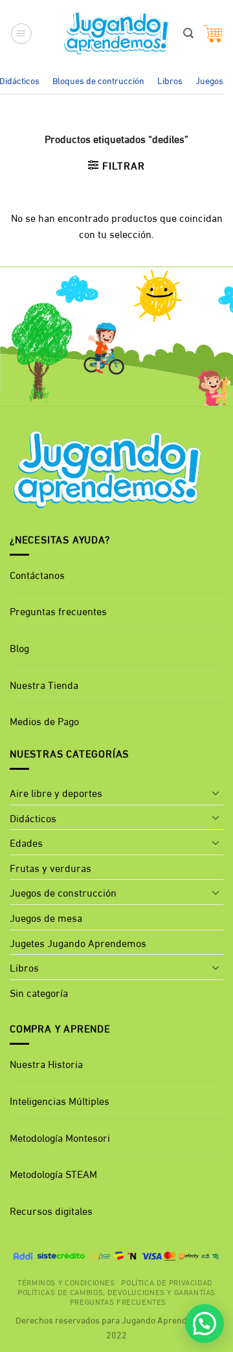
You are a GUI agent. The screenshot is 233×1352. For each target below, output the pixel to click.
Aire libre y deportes (56, 792)
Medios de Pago (44, 720)
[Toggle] (215, 792)
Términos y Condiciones (66, 1281)
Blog (19, 647)
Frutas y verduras (50, 867)
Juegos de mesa (46, 917)
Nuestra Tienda (44, 684)
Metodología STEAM (53, 1173)
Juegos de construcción (63, 891)
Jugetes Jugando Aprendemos (78, 942)
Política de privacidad (166, 1281)
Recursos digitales (52, 1210)
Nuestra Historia (46, 1063)
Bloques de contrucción (98, 80)
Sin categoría (39, 992)
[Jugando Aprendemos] (117, 33)
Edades (26, 841)
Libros (170, 80)
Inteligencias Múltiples (59, 1100)
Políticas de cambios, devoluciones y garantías (116, 1291)
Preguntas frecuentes (58, 610)
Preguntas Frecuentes (118, 1301)
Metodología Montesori (60, 1136)
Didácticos (33, 817)
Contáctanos (37, 574)
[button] (21, 33)
